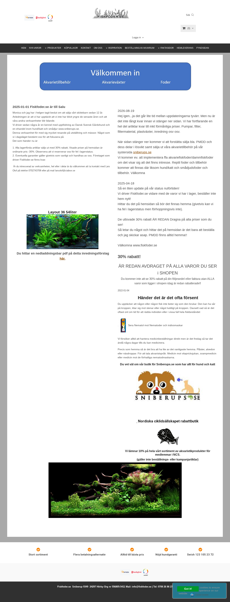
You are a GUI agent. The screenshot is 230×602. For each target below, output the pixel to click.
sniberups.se (142, 152)
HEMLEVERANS (185, 48)
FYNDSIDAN (202, 48)
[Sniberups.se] (168, 386)
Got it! (188, 588)
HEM (23, 48)
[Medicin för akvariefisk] (123, 325)
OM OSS (98, 48)
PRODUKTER (54, 48)
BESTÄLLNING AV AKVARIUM (139, 48)
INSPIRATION (115, 48)
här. (62, 258)
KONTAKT (86, 48)
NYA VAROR (35, 48)
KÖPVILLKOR (71, 48)
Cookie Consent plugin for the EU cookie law (199, 595)
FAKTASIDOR (167, 48)
